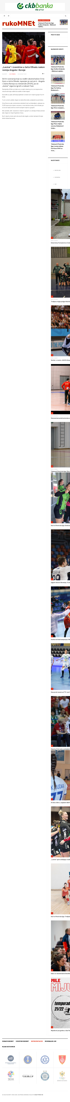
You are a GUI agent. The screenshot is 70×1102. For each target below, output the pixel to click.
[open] (4, 16)
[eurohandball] (11, 1059)
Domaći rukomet (8, 1041)
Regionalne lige (50, 1041)
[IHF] (28, 1059)
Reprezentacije (37, 1041)
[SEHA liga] (11, 1075)
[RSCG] (45, 1059)
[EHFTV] (28, 1075)
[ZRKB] (45, 1075)
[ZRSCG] (62, 1059)
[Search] (65, 16)
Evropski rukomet (22, 1041)
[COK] (62, 1076)
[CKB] (35, 6)
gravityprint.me (38, 1094)
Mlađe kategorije (8, 1047)
